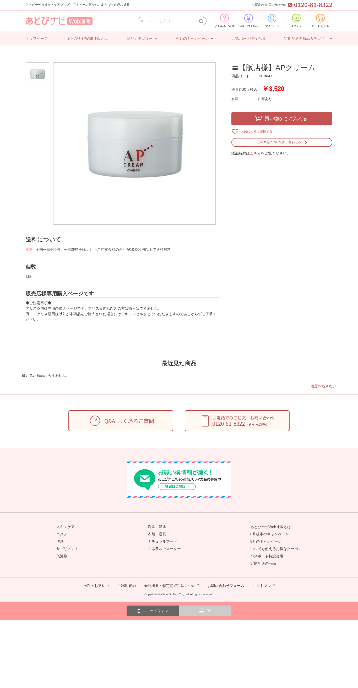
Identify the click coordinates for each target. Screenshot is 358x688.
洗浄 (60, 541)
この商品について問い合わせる (279, 142)
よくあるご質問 (224, 25)
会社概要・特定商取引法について (171, 586)
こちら (255, 153)
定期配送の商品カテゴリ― (306, 38)
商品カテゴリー (140, 38)
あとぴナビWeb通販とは (270, 527)
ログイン (296, 25)
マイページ (272, 25)
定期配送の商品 (263, 563)
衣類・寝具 (157, 534)
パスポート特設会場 (248, 38)
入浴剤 (61, 556)
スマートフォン (155, 611)
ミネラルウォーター (164, 549)
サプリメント (67, 549)
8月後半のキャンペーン (269, 534)
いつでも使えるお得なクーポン (276, 549)
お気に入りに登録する (256, 131)
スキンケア (65, 527)
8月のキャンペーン (266, 541)
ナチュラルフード (162, 541)
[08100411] (39, 74)
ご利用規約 (126, 586)
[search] (201, 21)
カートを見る (320, 25)
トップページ (37, 38)
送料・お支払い (248, 25)
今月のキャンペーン (192, 38)
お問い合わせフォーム (226, 586)
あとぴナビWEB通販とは (87, 38)
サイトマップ (264, 586)
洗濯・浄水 (157, 527)
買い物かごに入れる (286, 118)
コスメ (61, 534)
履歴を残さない (323, 386)
